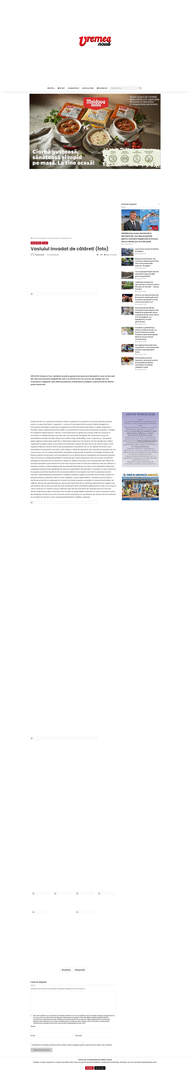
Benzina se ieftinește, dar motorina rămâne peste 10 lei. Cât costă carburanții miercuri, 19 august (147, 262)
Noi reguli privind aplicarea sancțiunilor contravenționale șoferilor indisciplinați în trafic (147, 348)
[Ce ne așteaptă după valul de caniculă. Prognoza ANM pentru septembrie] (127, 275)
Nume (33, 1026)
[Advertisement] (95, 15)
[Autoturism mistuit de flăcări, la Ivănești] (127, 252)
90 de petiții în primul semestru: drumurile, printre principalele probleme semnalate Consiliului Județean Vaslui (146, 362)
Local (45, 243)
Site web (78, 1036)
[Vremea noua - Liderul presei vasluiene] (95, 41)
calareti (66, 970)
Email (33, 1036)
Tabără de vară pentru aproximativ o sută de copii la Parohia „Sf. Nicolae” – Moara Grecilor (147, 285)
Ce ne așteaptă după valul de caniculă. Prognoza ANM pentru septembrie (147, 274)
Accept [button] (89, 1068)
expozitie (81, 970)
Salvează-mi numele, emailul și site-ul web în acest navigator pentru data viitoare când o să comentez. (72, 1045)
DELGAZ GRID (88, 88)
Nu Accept (100, 1068)
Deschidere (42, 238)
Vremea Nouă (39, 255)
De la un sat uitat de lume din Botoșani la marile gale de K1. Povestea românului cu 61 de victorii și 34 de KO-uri (147, 298)
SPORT (62, 88)
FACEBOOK (102, 88)
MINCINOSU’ (74, 88)
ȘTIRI (51, 88)
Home (34, 238)
